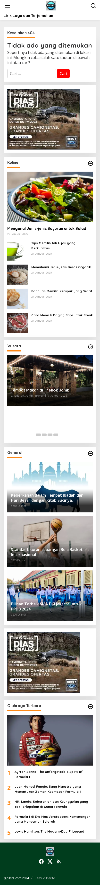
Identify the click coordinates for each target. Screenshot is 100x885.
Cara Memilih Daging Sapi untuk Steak (62, 315)
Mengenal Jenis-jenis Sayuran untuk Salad (46, 228)
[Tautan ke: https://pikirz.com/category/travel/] (90, 347)
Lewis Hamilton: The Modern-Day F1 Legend (49, 831)
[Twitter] (50, 861)
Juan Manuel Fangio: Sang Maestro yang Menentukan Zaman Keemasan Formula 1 (48, 789)
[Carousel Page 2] (44, 435)
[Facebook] (41, 861)
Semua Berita (44, 878)
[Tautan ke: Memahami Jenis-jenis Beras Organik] (17, 274)
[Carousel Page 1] (38, 435)
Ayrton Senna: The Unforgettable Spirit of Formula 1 (49, 774)
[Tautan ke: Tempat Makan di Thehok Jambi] (50, 380)
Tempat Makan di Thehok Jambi (40, 390)
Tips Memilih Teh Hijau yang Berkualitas (53, 245)
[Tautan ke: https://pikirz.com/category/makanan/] (90, 163)
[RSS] (59, 861)
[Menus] (7, 5)
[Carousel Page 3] (50, 435)
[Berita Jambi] (51, 5)
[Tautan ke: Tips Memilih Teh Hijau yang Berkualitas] (17, 250)
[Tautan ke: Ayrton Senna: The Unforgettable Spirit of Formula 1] (50, 740)
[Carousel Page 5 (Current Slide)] (61, 435)
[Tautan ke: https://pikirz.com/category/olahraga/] (90, 707)
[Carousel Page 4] (55, 435)
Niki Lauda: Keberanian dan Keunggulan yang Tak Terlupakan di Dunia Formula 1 (51, 804)
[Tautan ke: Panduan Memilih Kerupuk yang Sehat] (17, 298)
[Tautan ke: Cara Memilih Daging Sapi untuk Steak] (17, 322)
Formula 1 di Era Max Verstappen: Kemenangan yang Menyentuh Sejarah (53, 819)
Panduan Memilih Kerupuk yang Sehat (61, 291)
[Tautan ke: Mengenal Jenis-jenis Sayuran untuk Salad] (50, 197)
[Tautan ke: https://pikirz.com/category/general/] (90, 453)
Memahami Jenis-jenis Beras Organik (61, 267)
